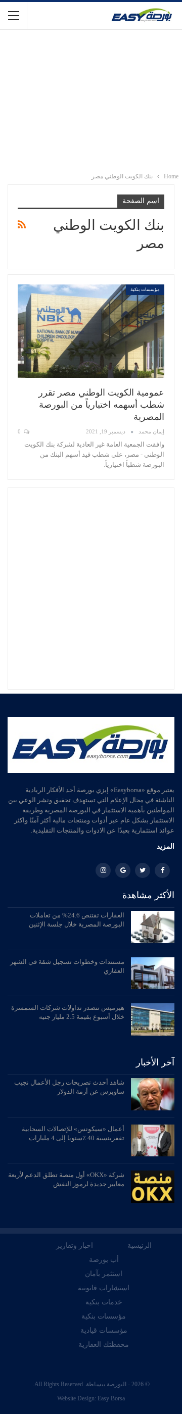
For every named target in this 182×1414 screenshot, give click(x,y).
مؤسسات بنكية (145, 289)
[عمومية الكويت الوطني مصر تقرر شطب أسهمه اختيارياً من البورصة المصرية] (91, 331)
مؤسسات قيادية (103, 1330)
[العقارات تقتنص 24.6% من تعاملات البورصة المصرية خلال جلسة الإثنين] (152, 927)
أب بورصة (104, 1259)
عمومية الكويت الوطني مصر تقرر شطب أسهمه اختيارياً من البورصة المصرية (101, 404)
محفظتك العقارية (103, 1344)
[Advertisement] (91, 100)
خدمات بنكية (103, 1302)
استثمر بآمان (103, 1274)
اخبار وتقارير (74, 1245)
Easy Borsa (111, 1398)
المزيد (165, 846)
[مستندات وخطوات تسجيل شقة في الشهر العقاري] (152, 973)
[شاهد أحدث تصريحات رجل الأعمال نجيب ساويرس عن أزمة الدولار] (152, 1094)
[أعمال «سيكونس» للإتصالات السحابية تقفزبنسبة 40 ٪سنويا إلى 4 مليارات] (152, 1141)
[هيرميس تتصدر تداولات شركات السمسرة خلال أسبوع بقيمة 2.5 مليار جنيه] (152, 1019)
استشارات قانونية (103, 1288)
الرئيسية (139, 1245)
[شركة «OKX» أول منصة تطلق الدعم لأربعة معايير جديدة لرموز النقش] (152, 1187)
